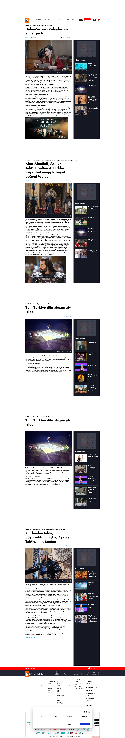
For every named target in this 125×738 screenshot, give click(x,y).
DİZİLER (38, 20)
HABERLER (28, 25)
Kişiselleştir (69, 724)
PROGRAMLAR (49, 20)
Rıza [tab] (41, 716)
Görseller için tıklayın (30, 637)
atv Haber (60, 20)
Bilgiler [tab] (55, 716)
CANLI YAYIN (96, 736)
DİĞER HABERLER (80, 60)
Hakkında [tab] (84, 716)
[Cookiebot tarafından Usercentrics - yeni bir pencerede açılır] (84, 712)
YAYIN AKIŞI (70, 20)
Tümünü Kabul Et (85, 723)
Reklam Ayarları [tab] (69, 716)
